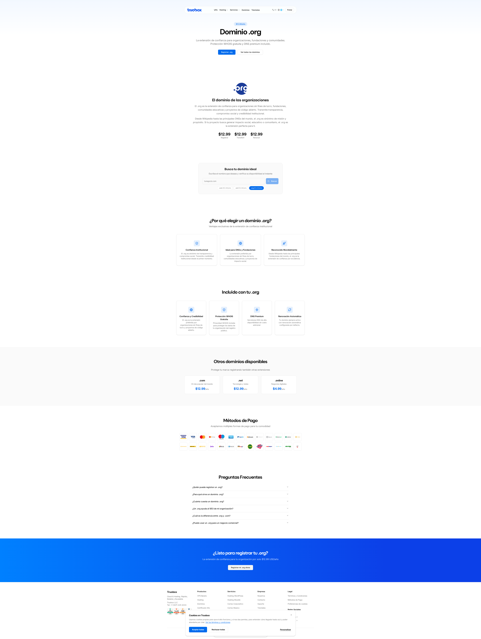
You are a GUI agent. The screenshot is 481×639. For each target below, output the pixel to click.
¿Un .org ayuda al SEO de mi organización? (212, 508)
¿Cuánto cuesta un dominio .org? (208, 501)
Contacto (261, 600)
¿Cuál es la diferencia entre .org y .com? (211, 516)
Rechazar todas (218, 629)
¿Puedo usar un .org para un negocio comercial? (215, 523)
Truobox (172, 591)
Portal (289, 10)
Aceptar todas (198, 629)
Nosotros (261, 596)
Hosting (222, 10)
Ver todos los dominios (250, 52)
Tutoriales (256, 10)
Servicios (234, 10)
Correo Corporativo (235, 604)
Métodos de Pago (295, 600)
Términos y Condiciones (297, 596)
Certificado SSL (203, 608)
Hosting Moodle (233, 600)
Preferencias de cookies (297, 604)
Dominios (246, 10)
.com (225, 188)
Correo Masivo (233, 608)
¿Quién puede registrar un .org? (207, 487)
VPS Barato (202, 596)
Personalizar (285, 629)
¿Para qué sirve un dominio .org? (208, 494)
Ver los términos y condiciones (217, 622)
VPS (215, 10)
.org (256, 188)
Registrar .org (226, 52)
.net (241, 188)
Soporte (261, 604)
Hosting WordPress (235, 596)
